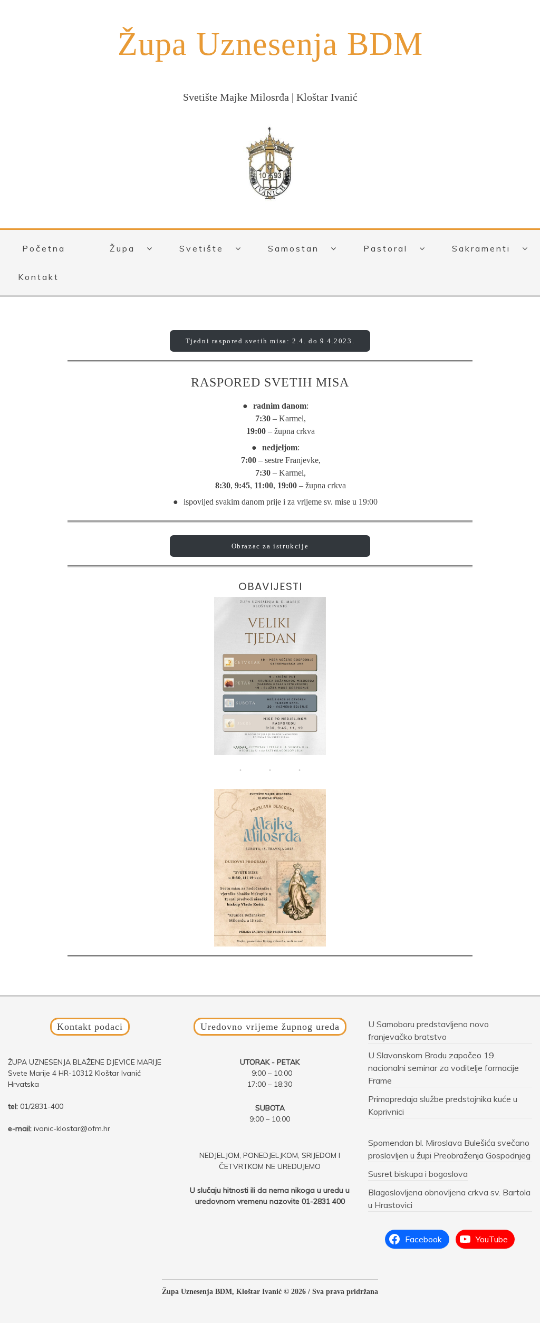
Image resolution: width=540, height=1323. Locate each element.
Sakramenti (481, 248)
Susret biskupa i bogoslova (418, 1174)
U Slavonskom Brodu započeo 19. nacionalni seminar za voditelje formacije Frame (443, 1068)
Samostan (293, 248)
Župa (122, 248)
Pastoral (385, 248)
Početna (43, 248)
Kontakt (38, 277)
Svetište (201, 248)
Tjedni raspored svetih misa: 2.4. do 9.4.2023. (270, 341)
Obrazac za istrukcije (270, 546)
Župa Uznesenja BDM (270, 44)
